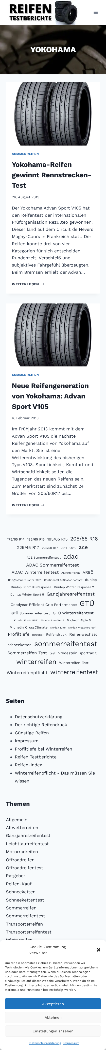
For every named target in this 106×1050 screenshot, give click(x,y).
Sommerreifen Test (27, 652)
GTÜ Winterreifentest (73, 613)
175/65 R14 (15, 539)
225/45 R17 (28, 547)
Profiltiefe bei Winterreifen (43, 748)
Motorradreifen (22, 851)
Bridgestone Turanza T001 (24, 580)
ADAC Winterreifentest (35, 572)
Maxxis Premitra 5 (52, 620)
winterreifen (36, 662)
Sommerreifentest (25, 915)
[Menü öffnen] (95, 12)
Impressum (71, 1043)
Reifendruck (56, 634)
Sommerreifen (25, 154)
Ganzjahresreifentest (71, 594)
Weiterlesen (28, 284)
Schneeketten (20, 891)
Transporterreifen (24, 924)
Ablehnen (53, 1017)
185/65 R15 (36, 539)
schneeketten (19, 645)
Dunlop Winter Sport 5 (27, 594)
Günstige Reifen (32, 732)
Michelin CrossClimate (29, 627)
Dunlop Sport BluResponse (31, 587)
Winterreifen (19, 939)
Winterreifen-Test (73, 663)
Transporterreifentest (29, 931)
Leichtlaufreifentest (27, 843)
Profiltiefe (18, 634)
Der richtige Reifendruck (41, 724)
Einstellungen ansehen (53, 1031)
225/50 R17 (50, 548)
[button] (98, 949)
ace (83, 547)
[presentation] (53, 114)
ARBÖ (88, 572)
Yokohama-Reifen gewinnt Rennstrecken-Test (51, 174)
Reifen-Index (28, 764)
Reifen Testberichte (35, 756)
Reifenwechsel (83, 634)
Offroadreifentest (24, 867)
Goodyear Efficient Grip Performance (44, 604)
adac (70, 556)
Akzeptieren (53, 1004)
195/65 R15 (57, 539)
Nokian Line (58, 627)
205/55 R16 (84, 539)
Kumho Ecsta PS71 (26, 620)
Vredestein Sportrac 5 (77, 653)
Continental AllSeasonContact (63, 580)
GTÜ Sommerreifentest (30, 613)
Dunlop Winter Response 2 (74, 587)
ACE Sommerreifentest (44, 557)
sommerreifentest (65, 643)
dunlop (91, 580)
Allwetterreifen (70, 572)
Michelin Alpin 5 (79, 620)
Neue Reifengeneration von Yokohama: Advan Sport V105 (50, 396)
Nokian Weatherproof (81, 627)
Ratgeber (37, 634)
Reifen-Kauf (19, 883)
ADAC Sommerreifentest (52, 565)
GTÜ (87, 603)
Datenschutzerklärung (45, 1043)
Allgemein (16, 819)
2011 (64, 548)
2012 (73, 548)
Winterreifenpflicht (27, 672)
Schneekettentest (25, 899)
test (52, 653)
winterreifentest (74, 672)
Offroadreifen (20, 859)
